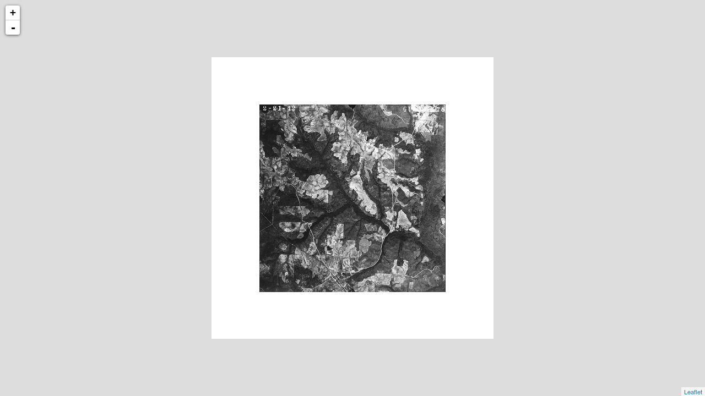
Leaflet (693, 391)
